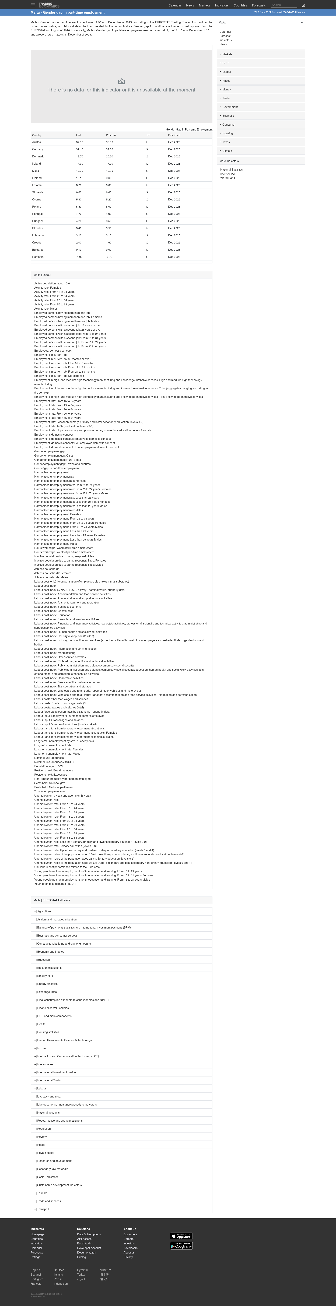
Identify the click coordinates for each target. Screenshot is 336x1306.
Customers (130, 1234)
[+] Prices (39, 1145)
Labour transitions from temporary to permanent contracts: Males (74, 737)
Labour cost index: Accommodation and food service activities (72, 594)
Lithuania (38, 235)
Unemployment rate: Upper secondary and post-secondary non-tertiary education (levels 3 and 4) (94, 850)
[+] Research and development (53, 1161)
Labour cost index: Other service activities (60, 657)
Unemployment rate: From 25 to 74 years (59, 833)
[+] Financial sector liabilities (51, 1008)
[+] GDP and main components (53, 1016)
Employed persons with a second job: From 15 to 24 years (70, 334)
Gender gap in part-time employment (56, 468)
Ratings (35, 1257)
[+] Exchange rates (45, 992)
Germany (38, 149)
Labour (226, 72)
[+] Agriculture (42, 911)
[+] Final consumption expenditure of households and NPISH (71, 1000)
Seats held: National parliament (53, 787)
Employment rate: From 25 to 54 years (57, 413)
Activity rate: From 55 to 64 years (54, 304)
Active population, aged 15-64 (52, 283)
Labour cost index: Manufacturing (54, 653)
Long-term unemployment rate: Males (57, 753)
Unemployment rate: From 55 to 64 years (59, 837)
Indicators (226, 40)
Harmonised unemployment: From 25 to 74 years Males (68, 527)
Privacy (128, 1257)
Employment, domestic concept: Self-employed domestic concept (74, 443)
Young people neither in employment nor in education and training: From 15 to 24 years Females (93, 875)
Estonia (37, 185)
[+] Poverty (40, 1137)
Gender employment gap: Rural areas (57, 460)
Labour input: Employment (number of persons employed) (69, 716)
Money (226, 89)
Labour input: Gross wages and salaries (58, 720)
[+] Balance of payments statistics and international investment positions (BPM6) (83, 927)
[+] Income (40, 1048)
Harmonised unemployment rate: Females (60, 481)
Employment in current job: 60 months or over (62, 359)
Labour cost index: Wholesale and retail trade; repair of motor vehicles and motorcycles (88, 691)
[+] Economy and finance (49, 952)
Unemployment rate (46, 800)
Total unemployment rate (49, 791)
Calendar (225, 32)
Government (229, 107)
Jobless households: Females (52, 573)
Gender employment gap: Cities (54, 455)
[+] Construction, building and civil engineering (62, 943)
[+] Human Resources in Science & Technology (63, 1040)
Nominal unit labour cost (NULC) (54, 762)
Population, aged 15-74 (48, 766)
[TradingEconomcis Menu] (34, 4)
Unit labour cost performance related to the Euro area (67, 867)
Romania (38, 257)
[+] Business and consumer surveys (56, 935)
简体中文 (105, 1270)
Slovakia (37, 228)
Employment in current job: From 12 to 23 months (64, 367)
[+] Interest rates (43, 1064)
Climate (226, 151)
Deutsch (59, 1270)
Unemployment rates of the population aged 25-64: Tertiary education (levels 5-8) (84, 858)
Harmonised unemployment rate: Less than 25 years (66, 497)
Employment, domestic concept (53, 434)
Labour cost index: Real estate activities (58, 678)
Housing (227, 133)
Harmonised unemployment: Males (56, 544)
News (223, 44)
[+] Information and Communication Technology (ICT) (66, 1056)
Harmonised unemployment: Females (57, 514)
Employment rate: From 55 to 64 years (57, 418)
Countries (37, 1239)
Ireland (36, 163)
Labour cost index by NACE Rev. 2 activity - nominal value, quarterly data (79, 590)
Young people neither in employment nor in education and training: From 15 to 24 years (88, 871)
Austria (36, 142)
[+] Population (42, 1129)
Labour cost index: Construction (54, 611)
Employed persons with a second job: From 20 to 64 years (70, 346)
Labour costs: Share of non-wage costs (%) (60, 703)
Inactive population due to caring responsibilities (64, 556)
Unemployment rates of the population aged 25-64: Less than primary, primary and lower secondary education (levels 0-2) (109, 854)
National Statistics (231, 169)
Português (37, 1279)
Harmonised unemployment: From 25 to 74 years (64, 518)
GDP (225, 63)
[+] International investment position (55, 1072)
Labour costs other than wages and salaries (61, 699)
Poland (36, 206)
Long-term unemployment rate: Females (59, 749)
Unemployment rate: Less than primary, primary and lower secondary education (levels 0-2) (90, 842)
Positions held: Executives (50, 774)
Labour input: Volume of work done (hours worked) (65, 724)
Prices (225, 81)
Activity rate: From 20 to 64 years (54, 296)
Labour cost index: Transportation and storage (62, 686)
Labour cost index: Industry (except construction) (64, 636)
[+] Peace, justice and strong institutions (58, 1120)
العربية (81, 1279)
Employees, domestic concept (52, 350)
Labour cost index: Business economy (57, 607)
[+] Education (42, 960)
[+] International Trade (47, 1080)
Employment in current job (50, 355)
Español (36, 1274)
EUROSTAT (38, 30)
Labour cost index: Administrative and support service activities (73, 598)
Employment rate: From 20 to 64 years (57, 409)
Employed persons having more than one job (62, 313)
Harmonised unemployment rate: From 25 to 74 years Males (71, 493)
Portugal (37, 214)
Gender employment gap (49, 451)
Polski (58, 1279)
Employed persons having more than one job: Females (68, 317)
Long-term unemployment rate (52, 745)
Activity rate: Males (46, 308)
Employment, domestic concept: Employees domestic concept (72, 439)
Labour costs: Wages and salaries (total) (59, 707)
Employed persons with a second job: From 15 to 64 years (70, 338)
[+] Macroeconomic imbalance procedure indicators (65, 1104)
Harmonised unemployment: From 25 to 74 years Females (70, 523)
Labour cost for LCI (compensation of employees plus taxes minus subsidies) (81, 581)
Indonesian (61, 1284)
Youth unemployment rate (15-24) (55, 884)
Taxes (225, 142)
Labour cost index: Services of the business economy (67, 682)
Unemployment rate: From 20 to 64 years (59, 821)
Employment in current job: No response (59, 376)
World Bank (227, 178)
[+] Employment (43, 976)
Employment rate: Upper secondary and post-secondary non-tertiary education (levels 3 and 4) (92, 430)
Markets (226, 54)
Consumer (228, 124)
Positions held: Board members (53, 770)
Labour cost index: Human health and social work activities (70, 632)
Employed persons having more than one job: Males (66, 321)
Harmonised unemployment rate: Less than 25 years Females (72, 502)
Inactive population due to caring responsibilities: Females (70, 560)
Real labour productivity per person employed (62, 779)
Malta (35, 171)
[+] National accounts (47, 1112)
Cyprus (36, 199)
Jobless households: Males (51, 577)
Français (36, 1284)
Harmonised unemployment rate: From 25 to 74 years (67, 485)
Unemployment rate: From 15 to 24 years (59, 804)
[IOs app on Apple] (181, 1236)
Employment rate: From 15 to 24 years (57, 401)
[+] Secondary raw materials (51, 1169)
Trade (225, 98)
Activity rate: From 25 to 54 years (54, 300)
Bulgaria (37, 250)
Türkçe (81, 1274)
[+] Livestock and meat (47, 1096)
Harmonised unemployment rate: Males (58, 510)
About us (129, 1252)
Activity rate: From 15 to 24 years (54, 292)
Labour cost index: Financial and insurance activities (66, 619)
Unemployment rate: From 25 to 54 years (59, 829)
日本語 (104, 1274)
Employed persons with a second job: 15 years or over (67, 325)
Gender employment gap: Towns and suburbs (62, 464)
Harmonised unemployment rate (54, 476)
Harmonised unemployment (51, 472)
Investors (129, 1243)
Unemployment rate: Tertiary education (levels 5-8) (65, 846)
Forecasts (37, 1252)
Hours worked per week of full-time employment (63, 548)
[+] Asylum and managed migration (55, 919)
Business (227, 116)
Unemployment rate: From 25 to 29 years (59, 825)
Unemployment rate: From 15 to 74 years (59, 812)
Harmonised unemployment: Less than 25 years (63, 531)
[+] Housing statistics (46, 1032)
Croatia (36, 242)
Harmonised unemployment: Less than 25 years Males (68, 539)
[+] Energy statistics (46, 984)
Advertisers (131, 1248)
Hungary (37, 221)
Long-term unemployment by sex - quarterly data (64, 741)
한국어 (104, 1279)
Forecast (225, 36)
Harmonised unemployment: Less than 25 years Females (69, 535)
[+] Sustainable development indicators (58, 1185)
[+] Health (40, 1024)
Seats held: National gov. (49, 783)
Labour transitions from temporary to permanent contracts (69, 728)
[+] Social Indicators (46, 1177)
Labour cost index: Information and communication (65, 649)
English (35, 1270)
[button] (304, 5)
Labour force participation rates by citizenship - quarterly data (72, 712)
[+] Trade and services (47, 1201)
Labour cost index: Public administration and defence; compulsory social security (84, 665)
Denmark (38, 156)
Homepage (37, 1234)
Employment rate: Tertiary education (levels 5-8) (63, 426)
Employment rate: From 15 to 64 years (57, 405)
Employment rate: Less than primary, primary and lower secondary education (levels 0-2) (88, 422)
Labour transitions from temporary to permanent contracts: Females (75, 732)
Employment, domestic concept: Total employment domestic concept (76, 447)
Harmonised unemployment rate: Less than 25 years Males (70, 506)
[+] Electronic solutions (48, 968)
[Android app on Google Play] (181, 1245)
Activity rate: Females (47, 287)
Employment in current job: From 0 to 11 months (63, 363)
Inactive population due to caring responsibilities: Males (68, 565)
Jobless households (46, 569)
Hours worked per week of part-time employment (64, 552)
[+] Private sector (44, 1153)
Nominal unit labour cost (49, 758)
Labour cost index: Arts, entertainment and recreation (67, 602)
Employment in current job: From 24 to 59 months (64, 371)
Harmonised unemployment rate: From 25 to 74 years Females (72, 489)
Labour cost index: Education (52, 615)
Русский (82, 1270)
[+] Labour (40, 1088)
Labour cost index (45, 586)
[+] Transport (41, 1209)
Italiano (58, 1274)
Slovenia (37, 192)
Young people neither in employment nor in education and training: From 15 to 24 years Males (92, 879)
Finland (37, 178)
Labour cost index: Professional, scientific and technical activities (74, 661)
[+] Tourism (40, 1193)
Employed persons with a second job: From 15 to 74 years (70, 342)
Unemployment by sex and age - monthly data (62, 795)
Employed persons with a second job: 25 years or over (67, 329)
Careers (129, 1239)
